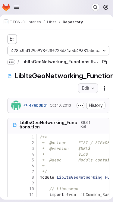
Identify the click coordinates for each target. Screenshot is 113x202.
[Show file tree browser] (12, 39)
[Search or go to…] (95, 7)
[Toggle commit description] (80, 105)
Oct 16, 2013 (60, 105)
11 (31, 194)
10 (31, 188)
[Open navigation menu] (16, 7)
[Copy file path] (104, 62)
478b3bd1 (37, 105)
